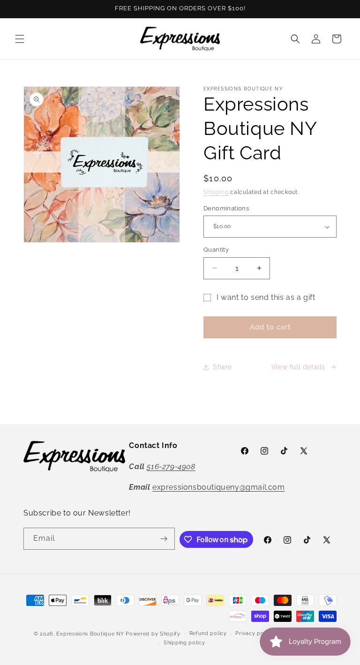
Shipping (216, 192)
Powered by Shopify (153, 634)
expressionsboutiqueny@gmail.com (218, 487)
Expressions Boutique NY (90, 634)
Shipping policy (184, 643)
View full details (298, 367)
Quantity (216, 249)
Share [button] (222, 367)
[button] (19, 39)
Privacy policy (254, 633)
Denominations (226, 208)
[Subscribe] (164, 539)
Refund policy (208, 633)
